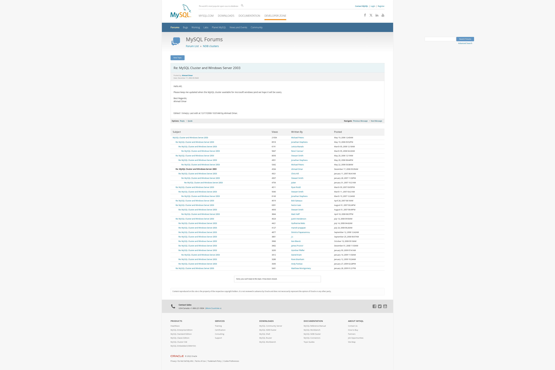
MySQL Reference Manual (315, 326)
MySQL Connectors (312, 338)
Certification (220, 330)
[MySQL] (181, 12)
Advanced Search (465, 43)
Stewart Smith (297, 155)
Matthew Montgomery (301, 268)
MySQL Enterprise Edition (182, 330)
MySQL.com (206, 15)
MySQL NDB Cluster (267, 330)
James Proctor (297, 245)
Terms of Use (200, 361)
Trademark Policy (214, 361)
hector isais (296, 205)
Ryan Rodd (296, 187)
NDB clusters (211, 46)
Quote (190, 121)
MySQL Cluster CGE (179, 342)
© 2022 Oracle (191, 356)
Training (218, 326)
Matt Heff (295, 214)
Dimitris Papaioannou (300, 232)
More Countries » (213, 308)
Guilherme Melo (298, 223)
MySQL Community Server (270, 326)
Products (176, 321)
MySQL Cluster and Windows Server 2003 (190, 137)
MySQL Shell (264, 334)
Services (220, 321)
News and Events (238, 27)
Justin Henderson (298, 219)
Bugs (185, 27)
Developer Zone (275, 15)
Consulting (219, 334)
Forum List (192, 46)
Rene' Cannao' (297, 151)
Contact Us (352, 326)
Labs (206, 27)
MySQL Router (265, 338)
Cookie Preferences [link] (231, 361)
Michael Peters (297, 137)
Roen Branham (297, 259)
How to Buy (353, 330)
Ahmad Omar (297, 169)
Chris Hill (295, 173)
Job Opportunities (355, 338)
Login (373, 6)
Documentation (249, 15)
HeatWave (175, 326)
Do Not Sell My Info (185, 361)
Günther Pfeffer (298, 250)
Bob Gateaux (296, 200)
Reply (182, 121)
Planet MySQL (219, 27)
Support (218, 338)
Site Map (352, 342)
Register (381, 6)
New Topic (177, 57)
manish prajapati (298, 228)
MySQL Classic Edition (180, 338)
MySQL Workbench (267, 342)
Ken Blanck (296, 241)
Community (256, 27)
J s (292, 237)
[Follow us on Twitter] (379, 307)
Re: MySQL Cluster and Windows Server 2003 (195, 142)
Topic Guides (309, 342)
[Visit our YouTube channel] (381, 16)
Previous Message (360, 121)
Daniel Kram (296, 255)
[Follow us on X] (370, 16)
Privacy (173, 361)
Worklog (196, 27)
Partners (351, 334)
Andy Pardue (296, 264)
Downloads (226, 15)
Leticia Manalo (297, 146)
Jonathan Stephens (299, 142)
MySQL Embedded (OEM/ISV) (183, 346)
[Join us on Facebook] (364, 16)
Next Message (376, 121)
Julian (293, 182)
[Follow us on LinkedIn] (376, 16)
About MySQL (355, 321)
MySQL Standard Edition (181, 334)
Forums (175, 27)
